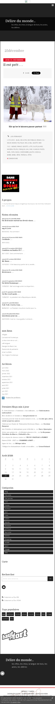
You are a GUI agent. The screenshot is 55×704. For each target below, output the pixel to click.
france (19, 146)
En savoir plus (15, 702)
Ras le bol (28, 143)
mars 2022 (5, 371)
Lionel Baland (44, 446)
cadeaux (38, 152)
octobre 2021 (6, 379)
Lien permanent (16, 136)
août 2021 (5, 385)
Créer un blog (24, 691)
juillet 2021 (5, 388)
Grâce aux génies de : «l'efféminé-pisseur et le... (20, 432)
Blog (18, 140)
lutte (30, 146)
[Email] (4, 587)
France (39, 140)
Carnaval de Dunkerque (10, 337)
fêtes (30, 155)
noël (9, 152)
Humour (8, 509)
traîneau (24, 155)
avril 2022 (5, 368)
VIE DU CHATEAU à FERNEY (37, 437)
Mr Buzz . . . (7, 261)
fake (30, 149)
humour (36, 149)
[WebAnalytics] (27, 1)
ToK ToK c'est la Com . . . (12, 305)
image (17, 152)
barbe (9, 155)
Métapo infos (20, 443)
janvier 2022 (6, 374)
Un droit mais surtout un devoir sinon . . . (18, 221)
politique (20, 143)
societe (18, 614)
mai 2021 (5, 394)
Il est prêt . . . (13, 65)
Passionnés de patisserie (10, 349)
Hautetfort (31, 691)
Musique (8, 525)
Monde (14, 143)
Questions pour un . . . (11, 316)
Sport (6, 546)
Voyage (7, 549)
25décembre (24, 152)
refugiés (4, 334)
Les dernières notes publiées (28, 693)
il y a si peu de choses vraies (12, 437)
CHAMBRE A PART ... (27, 440)
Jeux (6, 512)
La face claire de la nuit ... (10, 340)
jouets (31, 152)
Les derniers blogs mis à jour (13, 693)
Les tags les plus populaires (42, 693)
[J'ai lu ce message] (52, 698)
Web (39, 143)
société (35, 143)
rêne (18, 155)
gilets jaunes (38, 146)
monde (13, 146)
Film (6, 502)
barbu (14, 155)
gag (27, 149)
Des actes (23, 140)
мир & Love (6, 228)
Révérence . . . (7, 272)
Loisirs (7, 519)
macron (10, 149)
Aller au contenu (7, 5)
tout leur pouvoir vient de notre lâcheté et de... (19, 419)
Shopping (8, 539)
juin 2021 (5, 391)
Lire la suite (10, 206)
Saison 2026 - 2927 (9, 440)
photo (42, 149)
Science (7, 536)
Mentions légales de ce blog (22, 696)
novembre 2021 (7, 376)
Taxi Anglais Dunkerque (10, 355)
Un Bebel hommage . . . (11, 283)
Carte (5, 561)
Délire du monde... (20, 21)
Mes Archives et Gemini (11, 416)
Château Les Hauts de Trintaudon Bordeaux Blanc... (21, 424)
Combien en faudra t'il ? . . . (13, 250)
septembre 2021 (7, 382)
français (22, 149)
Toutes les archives (13, 398)
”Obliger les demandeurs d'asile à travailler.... (19, 446)
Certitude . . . (7, 239)
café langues (6, 343)
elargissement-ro (30, 416)
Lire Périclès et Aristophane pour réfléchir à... (19, 429)
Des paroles (32, 140)
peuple (15, 149)
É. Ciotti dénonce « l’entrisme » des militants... (19, 411)
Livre (6, 515)
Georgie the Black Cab (9, 346)
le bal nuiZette (6, 352)
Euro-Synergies (45, 429)
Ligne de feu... (7, 443)
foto (13, 152)
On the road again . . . (10, 294)
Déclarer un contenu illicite (9, 696)
